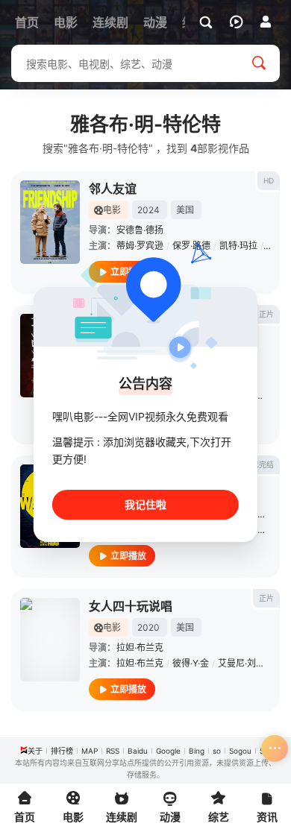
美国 (185, 209)
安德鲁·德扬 (139, 230)
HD (268, 180)
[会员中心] (266, 21)
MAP (89, 750)
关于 (35, 750)
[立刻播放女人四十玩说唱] (50, 639)
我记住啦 (145, 504)
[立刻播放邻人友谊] (50, 222)
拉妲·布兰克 (139, 647)
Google (168, 750)
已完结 (262, 464)
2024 (148, 209)
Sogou (240, 750)
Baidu (138, 750)
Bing (196, 750)
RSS (112, 750)
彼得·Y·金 (190, 663)
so (217, 750)
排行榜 (62, 750)
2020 (148, 627)
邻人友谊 (113, 188)
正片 (266, 313)
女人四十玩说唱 (130, 606)
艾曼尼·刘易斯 (246, 663)
